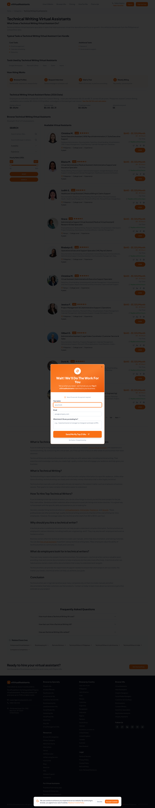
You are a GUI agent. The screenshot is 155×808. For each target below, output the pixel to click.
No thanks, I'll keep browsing (77, 440)
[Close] (102, 367)
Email (55, 410)
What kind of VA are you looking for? (65, 419)
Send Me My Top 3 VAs (76, 434)
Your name (57, 401)
